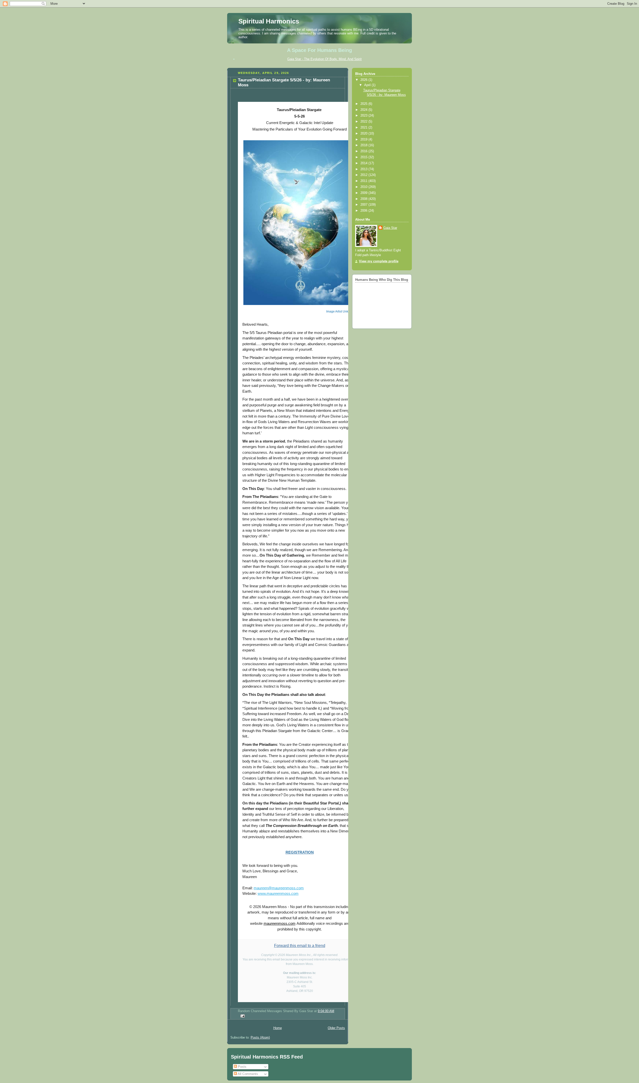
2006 (364, 210)
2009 (364, 193)
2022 (364, 121)
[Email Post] (242, 1016)
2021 (364, 127)
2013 (364, 169)
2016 (364, 151)
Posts (241, 1067)
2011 (364, 181)
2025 (364, 104)
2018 (364, 145)
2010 (364, 187)
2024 (364, 110)
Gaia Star (390, 228)
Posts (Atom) (260, 1037)
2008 (364, 199)
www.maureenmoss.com (278, 893)
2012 (364, 175)
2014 (364, 163)
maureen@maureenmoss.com (279, 888)
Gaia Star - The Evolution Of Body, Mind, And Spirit (324, 59)
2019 (364, 139)
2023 (364, 115)
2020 (364, 133)
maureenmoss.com (280, 923)
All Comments (247, 1074)
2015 (364, 157)
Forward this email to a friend (299, 945)
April (368, 85)
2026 (364, 80)
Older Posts (336, 1028)
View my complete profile (378, 261)
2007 (364, 204)
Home (277, 1028)
